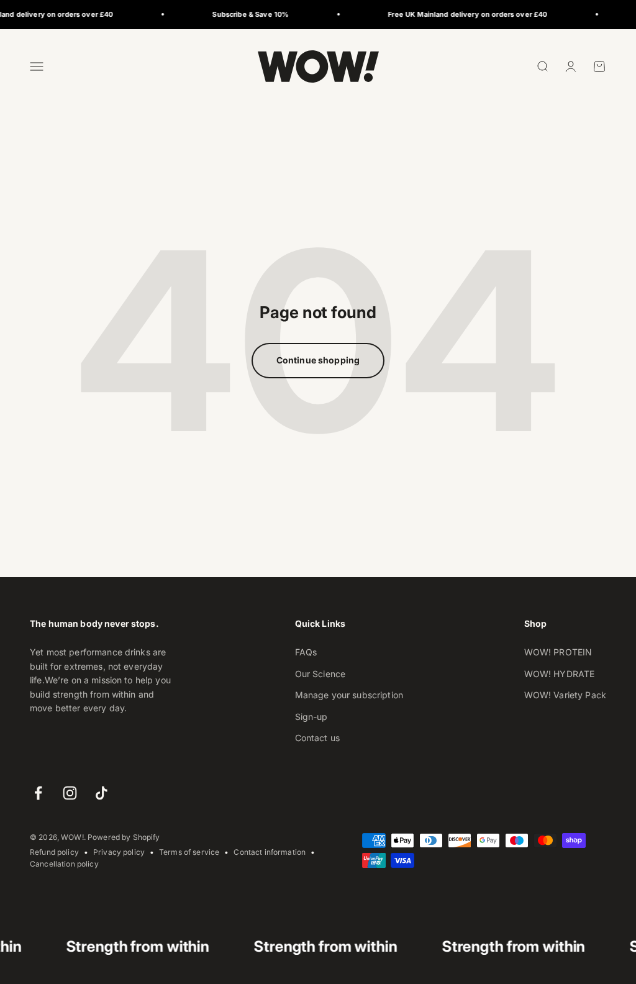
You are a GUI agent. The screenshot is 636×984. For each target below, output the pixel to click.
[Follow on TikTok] (101, 793)
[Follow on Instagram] (69, 793)
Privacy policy (119, 852)
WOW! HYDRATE (559, 673)
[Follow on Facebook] (38, 793)
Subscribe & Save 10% (235, 14)
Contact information (270, 852)
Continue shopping (318, 360)
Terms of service (189, 852)
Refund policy (54, 852)
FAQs (306, 652)
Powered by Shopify (124, 837)
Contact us (317, 737)
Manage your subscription (349, 695)
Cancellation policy (64, 863)
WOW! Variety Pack (565, 695)
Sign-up (311, 716)
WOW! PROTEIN (558, 652)
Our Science (320, 673)
